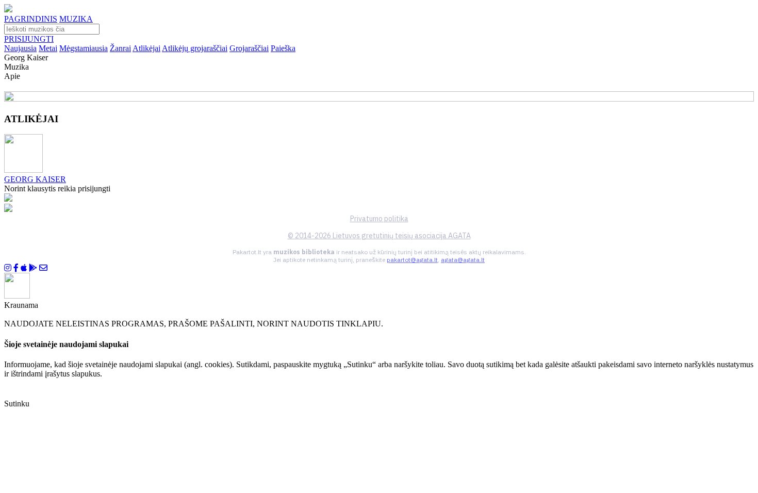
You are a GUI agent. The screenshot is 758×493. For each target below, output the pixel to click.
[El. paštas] (43, 268)
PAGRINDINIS (30, 18)
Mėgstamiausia (83, 48)
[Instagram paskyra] (7, 268)
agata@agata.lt (463, 260)
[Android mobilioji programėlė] (33, 268)
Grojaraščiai (249, 48)
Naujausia (20, 48)
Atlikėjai (146, 48)
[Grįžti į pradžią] (8, 9)
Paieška (283, 48)
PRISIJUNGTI (29, 39)
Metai (48, 48)
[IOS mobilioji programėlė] (24, 268)
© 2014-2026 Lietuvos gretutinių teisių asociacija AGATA (379, 235)
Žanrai (120, 48)
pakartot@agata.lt (412, 260)
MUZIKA (76, 18)
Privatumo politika (379, 218)
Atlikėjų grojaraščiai (194, 48)
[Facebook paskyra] (16, 268)
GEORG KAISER (35, 179)
